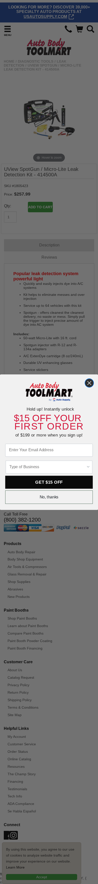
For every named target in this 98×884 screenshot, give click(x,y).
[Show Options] (88, 467)
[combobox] (47, 467)
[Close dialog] (89, 383)
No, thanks (49, 497)
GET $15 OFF (49, 482)
